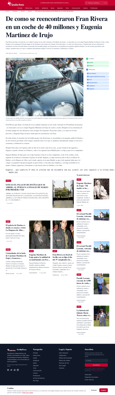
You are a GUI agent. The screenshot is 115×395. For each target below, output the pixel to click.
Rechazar (94, 390)
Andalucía (45, 8)
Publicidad (88, 374)
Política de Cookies (64, 360)
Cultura (85, 8)
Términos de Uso (64, 363)
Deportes (60, 8)
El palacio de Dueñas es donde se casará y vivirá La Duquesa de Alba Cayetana (16, 229)
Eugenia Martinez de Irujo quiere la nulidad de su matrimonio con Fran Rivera (39, 258)
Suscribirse (96, 365)
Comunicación (76, 8)
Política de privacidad (96, 370)
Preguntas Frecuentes (91, 377)
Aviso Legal (62, 365)
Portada (20, 8)
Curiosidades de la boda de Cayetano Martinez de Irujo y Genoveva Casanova (16, 257)
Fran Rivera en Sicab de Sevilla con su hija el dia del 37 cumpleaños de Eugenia (62, 258)
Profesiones (93, 8)
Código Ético (62, 355)
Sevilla (37, 8)
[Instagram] (14, 370)
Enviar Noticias (89, 380)
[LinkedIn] (18, 370)
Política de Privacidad (65, 358)
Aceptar (103, 390)
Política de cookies (27, 392)
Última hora (28, 8)
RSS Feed (36, 380)
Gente (52, 8)
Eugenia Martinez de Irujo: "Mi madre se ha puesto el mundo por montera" (84, 188)
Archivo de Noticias (39, 378)
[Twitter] (11, 370)
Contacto (61, 368)
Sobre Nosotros (63, 353)
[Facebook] (8, 370)
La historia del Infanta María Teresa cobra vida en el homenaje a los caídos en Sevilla (84, 316)
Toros (67, 8)
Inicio (7, 11)
